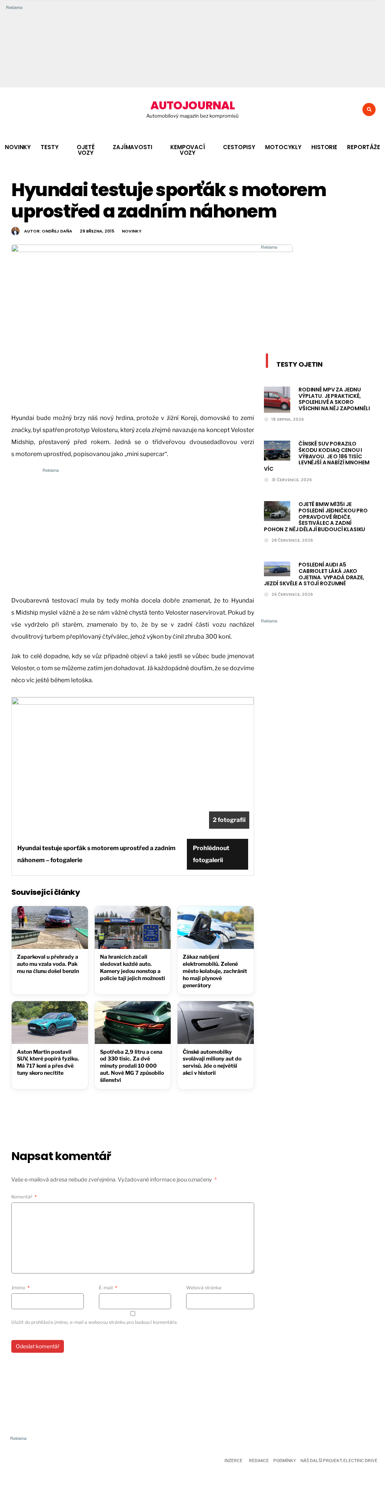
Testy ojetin (299, 364)
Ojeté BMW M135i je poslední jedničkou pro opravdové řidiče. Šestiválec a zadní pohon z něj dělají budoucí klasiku (316, 516)
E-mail (108, 1287)
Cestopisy (239, 147)
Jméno (20, 1287)
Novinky (18, 147)
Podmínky (284, 1460)
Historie (324, 147)
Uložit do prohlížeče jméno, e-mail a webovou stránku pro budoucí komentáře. (94, 1322)
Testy (49, 147)
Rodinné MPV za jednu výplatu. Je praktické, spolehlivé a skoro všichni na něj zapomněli (334, 399)
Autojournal (192, 105)
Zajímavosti (132, 147)
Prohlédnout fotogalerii (211, 854)
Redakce (259, 1460)
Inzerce (233, 1460)
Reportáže (363, 147)
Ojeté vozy (85, 150)
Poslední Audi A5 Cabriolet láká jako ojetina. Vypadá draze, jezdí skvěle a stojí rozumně (314, 574)
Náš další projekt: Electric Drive (338, 1460)
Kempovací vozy (187, 150)
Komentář (24, 1196)
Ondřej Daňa (57, 231)
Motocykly (283, 147)
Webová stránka (203, 1287)
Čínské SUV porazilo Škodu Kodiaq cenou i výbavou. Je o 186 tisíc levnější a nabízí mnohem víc (317, 456)
